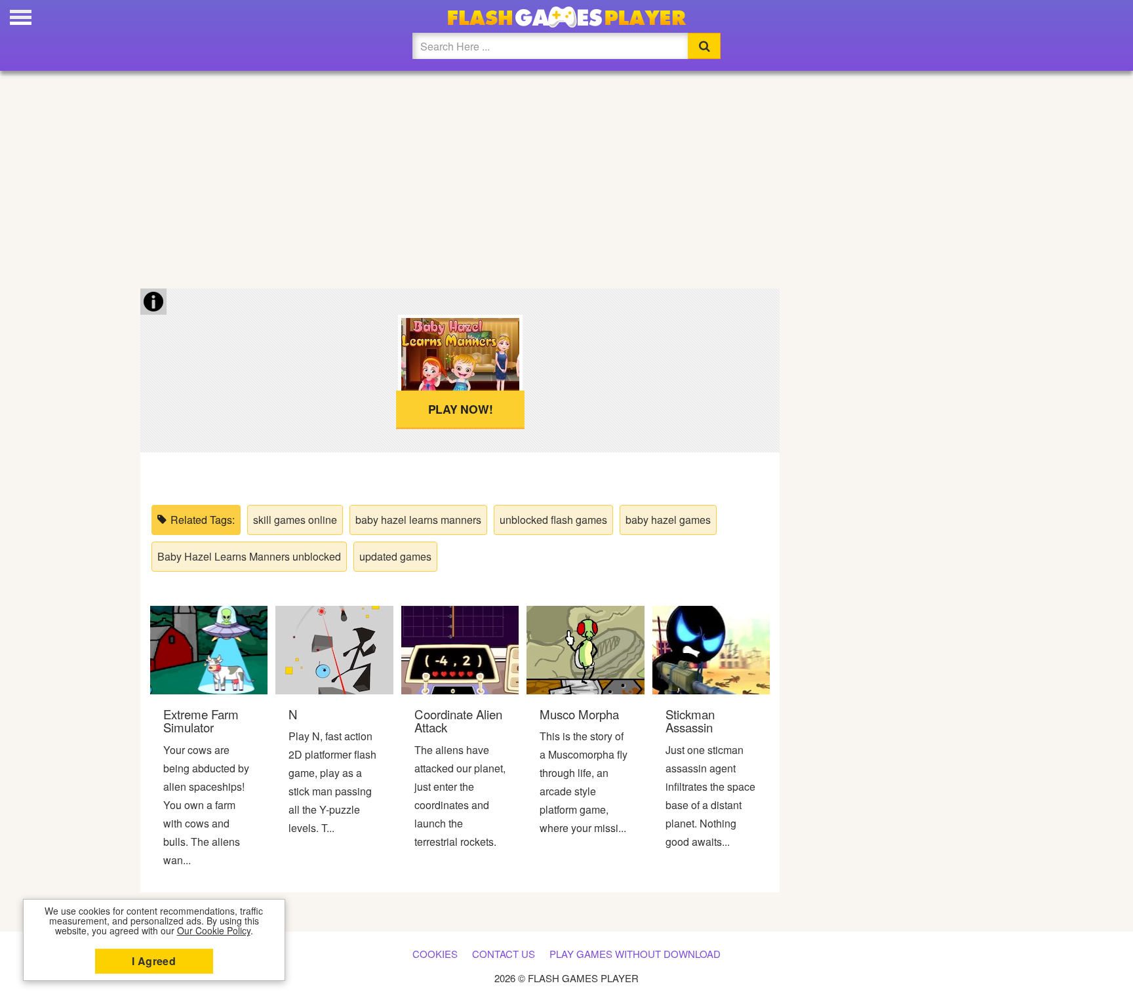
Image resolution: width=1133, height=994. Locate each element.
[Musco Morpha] (585, 648)
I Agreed (154, 960)
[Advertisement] (566, 177)
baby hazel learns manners (418, 519)
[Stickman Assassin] (711, 648)
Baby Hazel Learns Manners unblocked (249, 556)
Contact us (503, 954)
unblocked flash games (553, 519)
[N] (334, 648)
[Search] (704, 46)
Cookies (435, 954)
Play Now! (460, 409)
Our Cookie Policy (213, 930)
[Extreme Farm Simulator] (209, 648)
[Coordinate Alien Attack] (460, 648)
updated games (395, 556)
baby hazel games (668, 519)
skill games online (295, 519)
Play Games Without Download (635, 954)
